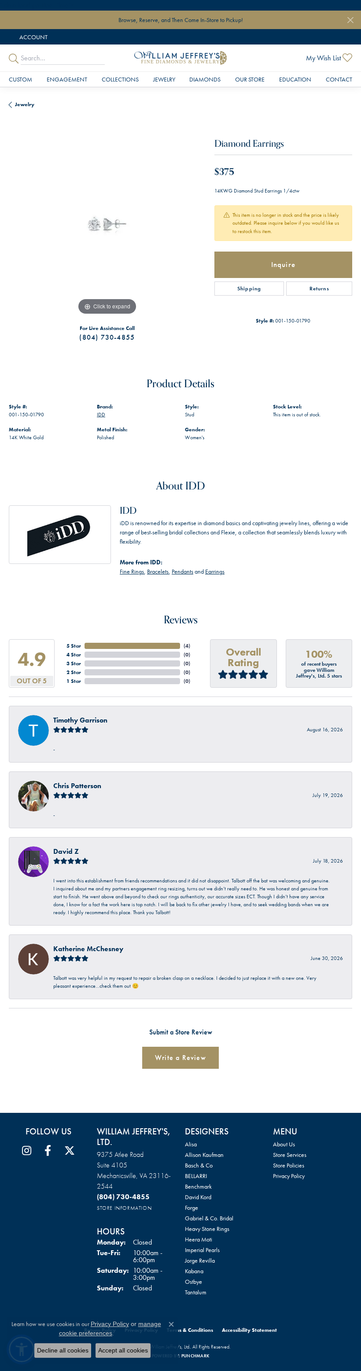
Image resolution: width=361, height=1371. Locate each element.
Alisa (191, 1144)
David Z (66, 851)
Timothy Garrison (80, 720)
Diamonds (205, 79)
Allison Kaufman (204, 1155)
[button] (33, 36)
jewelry (24, 104)
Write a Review (180, 1057)
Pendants (182, 571)
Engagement (67, 79)
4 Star (73, 654)
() (187, 645)
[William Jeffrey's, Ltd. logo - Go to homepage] (180, 57)
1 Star (73, 681)
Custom (20, 79)
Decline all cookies (62, 1350)
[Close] (350, 20)
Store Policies (288, 1165)
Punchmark (195, 1356)
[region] (107, 218)
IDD (101, 414)
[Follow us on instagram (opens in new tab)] (27, 1150)
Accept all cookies (123, 1350)
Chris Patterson (77, 785)
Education (295, 79)
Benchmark (198, 1186)
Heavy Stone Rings (207, 1229)
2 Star (73, 672)
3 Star (73, 663)
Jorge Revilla (200, 1260)
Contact (339, 79)
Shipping (249, 288)
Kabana (194, 1271)
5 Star (73, 645)
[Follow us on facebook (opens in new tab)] (47, 1150)
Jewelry (164, 79)
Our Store (250, 79)
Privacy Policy (289, 1176)
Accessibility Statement (249, 1330)
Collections (120, 79)
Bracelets (158, 571)
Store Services (289, 1155)
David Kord (198, 1197)
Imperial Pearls (202, 1250)
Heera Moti (198, 1239)
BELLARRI (196, 1176)
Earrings (215, 571)
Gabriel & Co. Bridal (209, 1218)
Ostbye (193, 1282)
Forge (191, 1208)
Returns (319, 288)
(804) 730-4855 (107, 337)
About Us (284, 1144)
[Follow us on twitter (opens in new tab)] (69, 1150)
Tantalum (195, 1292)
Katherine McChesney (88, 948)
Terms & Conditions (190, 1330)
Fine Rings (132, 571)
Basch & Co (199, 1165)
